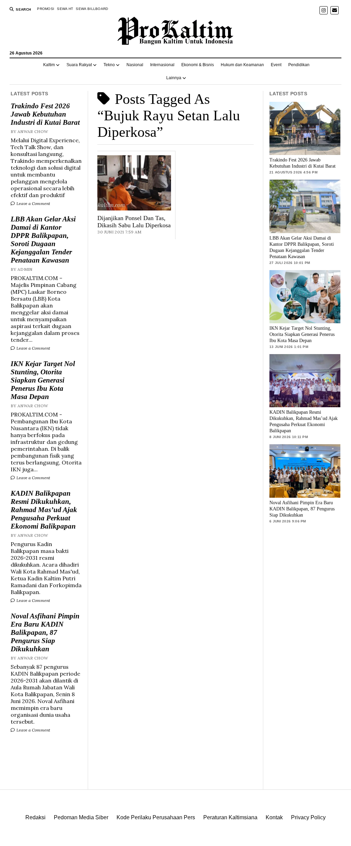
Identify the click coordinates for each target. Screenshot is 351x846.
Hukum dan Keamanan (242, 64)
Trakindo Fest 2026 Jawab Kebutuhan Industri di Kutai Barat (45, 114)
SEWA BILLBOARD (92, 9)
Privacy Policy (308, 817)
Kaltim (49, 64)
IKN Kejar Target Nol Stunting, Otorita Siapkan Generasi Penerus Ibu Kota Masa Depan (43, 380)
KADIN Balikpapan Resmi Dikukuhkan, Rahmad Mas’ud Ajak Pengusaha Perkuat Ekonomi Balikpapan (44, 509)
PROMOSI (45, 9)
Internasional (162, 64)
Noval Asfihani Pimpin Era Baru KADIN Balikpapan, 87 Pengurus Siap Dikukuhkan (45, 632)
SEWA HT (65, 9)
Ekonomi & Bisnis (197, 64)
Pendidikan (299, 64)
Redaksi (35, 817)
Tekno (109, 64)
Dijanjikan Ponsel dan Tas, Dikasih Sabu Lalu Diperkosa (134, 222)
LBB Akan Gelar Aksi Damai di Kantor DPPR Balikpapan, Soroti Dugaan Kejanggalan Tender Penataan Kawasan (43, 239)
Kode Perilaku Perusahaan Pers (156, 817)
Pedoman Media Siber (81, 817)
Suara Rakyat (79, 64)
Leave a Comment (32, 203)
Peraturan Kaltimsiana (230, 817)
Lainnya (173, 77)
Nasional (134, 64)
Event (276, 64)
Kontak (274, 817)
